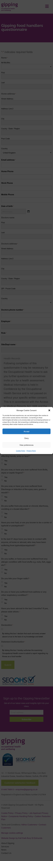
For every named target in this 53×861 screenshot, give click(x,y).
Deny (26, 438)
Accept (26, 431)
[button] (49, 410)
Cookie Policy (20, 451)
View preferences (26, 445)
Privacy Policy (31, 451)
